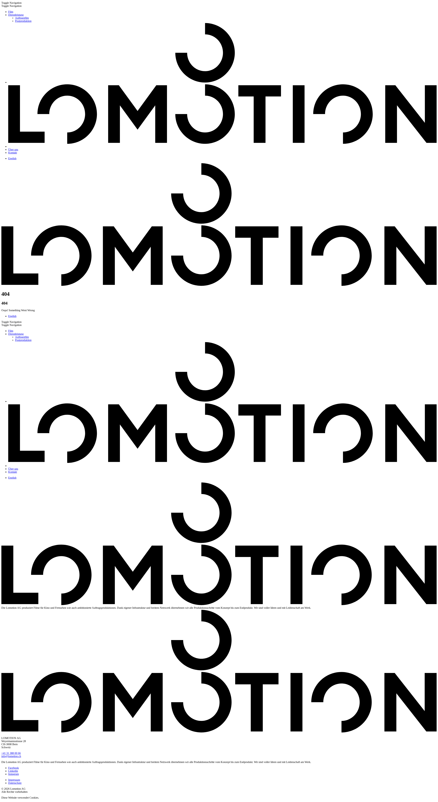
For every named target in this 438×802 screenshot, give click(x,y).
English (12, 158)
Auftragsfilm (22, 17)
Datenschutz (15, 782)
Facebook (13, 767)
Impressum (14, 779)
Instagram (13, 774)
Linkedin (13, 770)
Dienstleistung (16, 14)
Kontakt (12, 152)
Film (10, 11)
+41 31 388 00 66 (11, 753)
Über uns (13, 149)
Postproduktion (23, 21)
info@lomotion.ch (11, 756)
